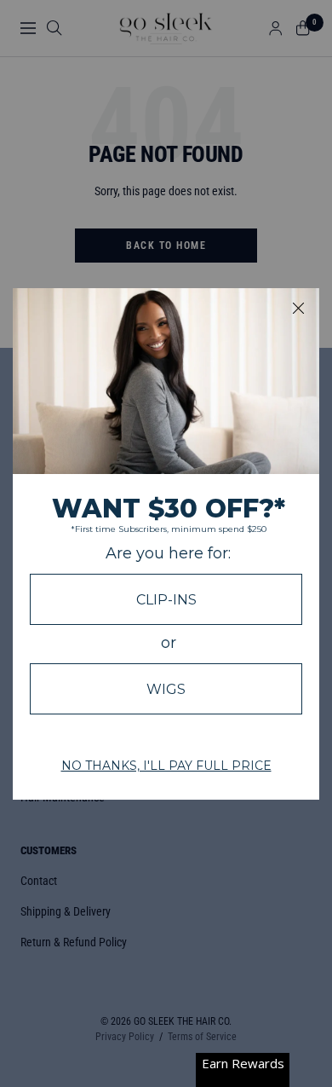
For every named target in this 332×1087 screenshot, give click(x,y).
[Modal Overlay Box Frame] (166, 544)
